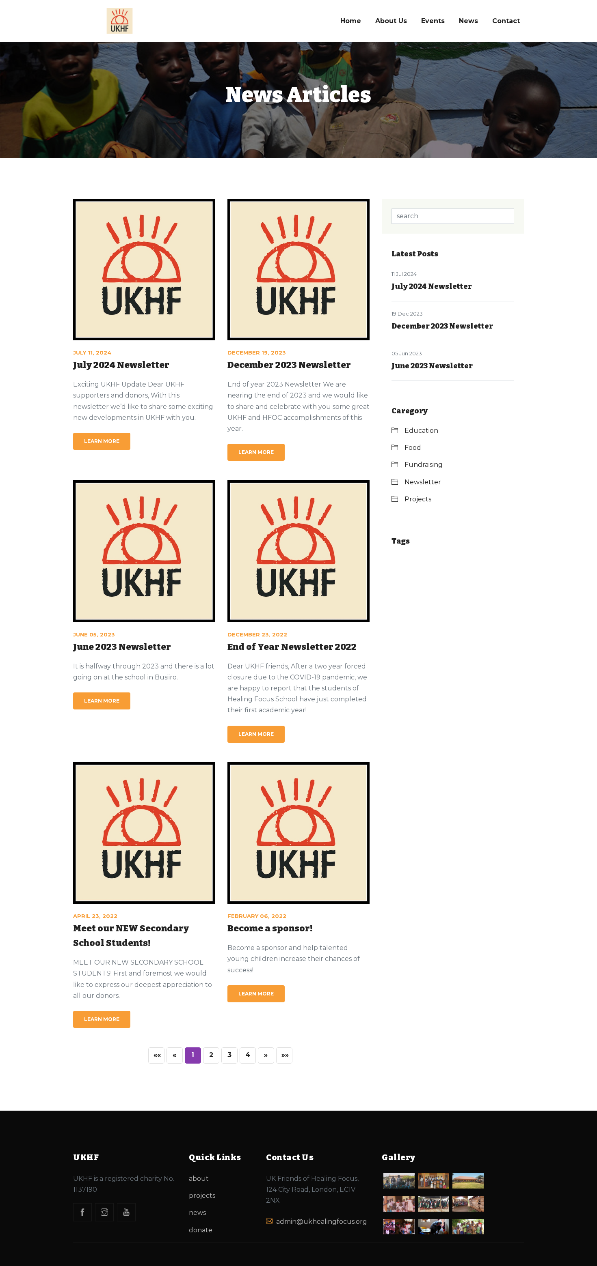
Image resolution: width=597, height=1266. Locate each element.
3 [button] (229, 1055)
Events (433, 21)
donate (200, 1230)
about (199, 1178)
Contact (506, 21)
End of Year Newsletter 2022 (292, 646)
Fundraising (423, 465)
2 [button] (211, 1055)
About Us (391, 21)
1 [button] (192, 1055)
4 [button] (247, 1055)
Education (421, 430)
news (197, 1213)
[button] (266, 1055)
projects (202, 1195)
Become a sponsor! (270, 928)
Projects (417, 499)
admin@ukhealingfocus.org (321, 1221)
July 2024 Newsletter (121, 364)
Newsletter (422, 482)
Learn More (101, 441)
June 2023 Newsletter (122, 646)
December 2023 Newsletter (289, 364)
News (468, 21)
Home (350, 21)
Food (412, 447)
